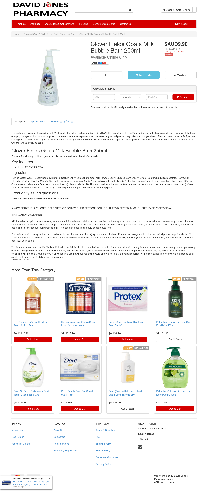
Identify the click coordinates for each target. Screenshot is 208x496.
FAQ (98, 436)
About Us (35, 23)
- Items (178, 9)
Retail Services (61, 443)
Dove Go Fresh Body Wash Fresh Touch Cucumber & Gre (31, 392)
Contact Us (125, 23)
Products (21, 23)
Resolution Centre (20, 443)
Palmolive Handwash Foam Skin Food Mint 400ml (173, 323)
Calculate (184, 97)
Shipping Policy (103, 443)
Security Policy (103, 464)
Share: (95, 62)
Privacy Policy (103, 450)
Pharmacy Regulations (65, 450)
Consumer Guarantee (104, 23)
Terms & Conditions (106, 430)
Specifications (38, 121)
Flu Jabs (83, 23)
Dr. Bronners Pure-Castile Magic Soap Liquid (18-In (31, 323)
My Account (17, 430)
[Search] (130, 10)
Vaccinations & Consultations (59, 23)
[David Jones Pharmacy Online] (40, 7)
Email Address (146, 433)
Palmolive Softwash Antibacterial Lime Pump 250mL (173, 392)
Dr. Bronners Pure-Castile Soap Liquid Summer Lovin (78, 323)
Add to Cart (33, 339)
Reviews (55, 121)
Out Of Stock (175, 339)
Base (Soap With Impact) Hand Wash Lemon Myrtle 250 (125, 392)
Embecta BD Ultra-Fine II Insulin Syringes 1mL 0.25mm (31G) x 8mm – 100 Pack (31, 482)
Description (20, 121)
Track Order (17, 436)
